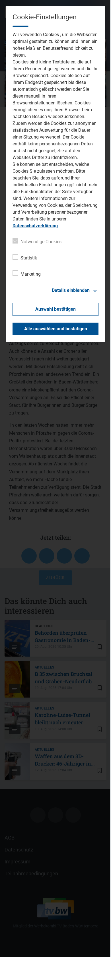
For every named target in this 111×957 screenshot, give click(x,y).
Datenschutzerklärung (35, 225)
